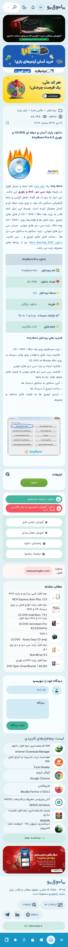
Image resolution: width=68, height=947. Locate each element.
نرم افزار (51, 111)
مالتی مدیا (37, 111)
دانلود (34, 483)
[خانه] (50, 940)
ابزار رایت (22, 111)
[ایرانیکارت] (34, 59)
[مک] (32, 940)
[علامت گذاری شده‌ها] (7, 940)
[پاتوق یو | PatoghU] (56, 7)
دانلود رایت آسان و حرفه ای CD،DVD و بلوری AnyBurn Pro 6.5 (37, 135)
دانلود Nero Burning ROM (45, 242)
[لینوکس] (24, 940)
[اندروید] (15, 940)
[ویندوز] (41, 940)
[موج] (34, 28)
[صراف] (34, 89)
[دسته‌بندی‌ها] (40, 7)
